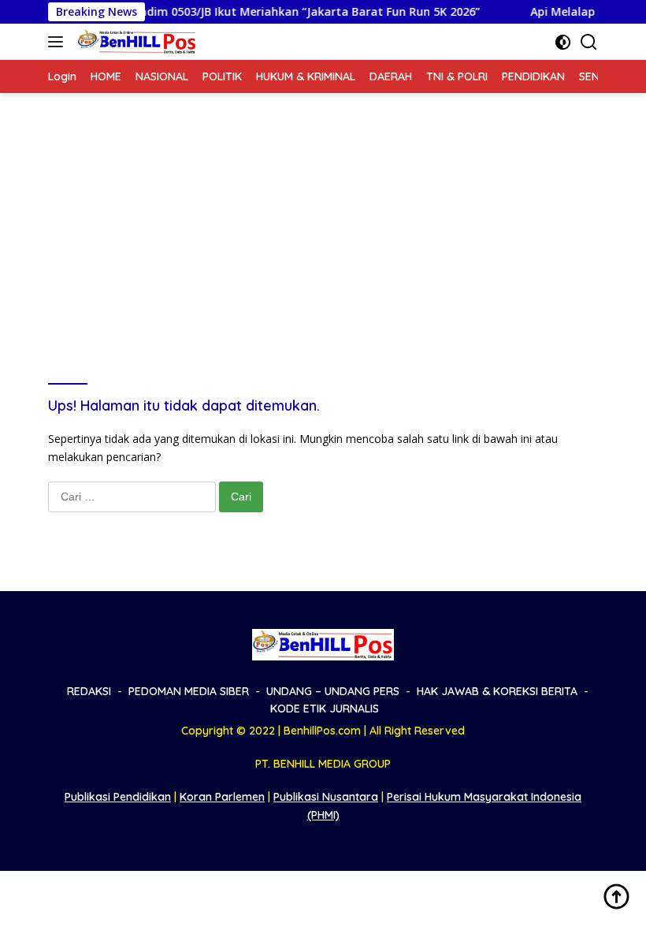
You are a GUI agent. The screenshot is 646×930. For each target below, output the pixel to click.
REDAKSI (89, 691)
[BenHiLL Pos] (135, 41)
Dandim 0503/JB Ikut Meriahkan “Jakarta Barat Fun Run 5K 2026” (291, 12)
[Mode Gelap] (563, 42)
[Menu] (58, 41)
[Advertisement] (323, 211)
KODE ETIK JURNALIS (324, 708)
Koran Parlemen (222, 797)
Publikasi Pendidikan (118, 797)
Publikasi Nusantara (325, 797)
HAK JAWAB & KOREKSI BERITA (497, 691)
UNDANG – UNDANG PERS (332, 691)
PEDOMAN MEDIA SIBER (188, 691)
